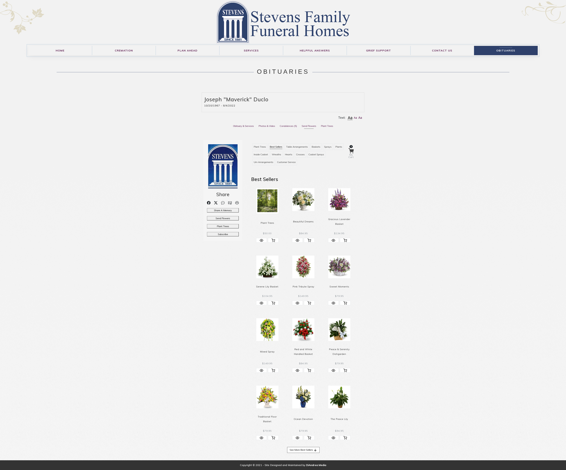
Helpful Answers (315, 50)
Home (60, 50)
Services (251, 50)
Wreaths (276, 154)
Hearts (288, 154)
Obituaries (505, 50)
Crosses (300, 154)
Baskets (316, 146)
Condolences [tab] (288, 125)
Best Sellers (276, 146)
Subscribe (223, 234)
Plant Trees (223, 226)
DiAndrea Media (316, 465)
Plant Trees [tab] (327, 125)
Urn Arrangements (263, 162)
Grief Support (378, 50)
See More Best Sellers (302, 449)
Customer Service (286, 162)
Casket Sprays (316, 154)
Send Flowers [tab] (309, 125)
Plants (338, 146)
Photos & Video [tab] (267, 125)
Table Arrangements (297, 146)
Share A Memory (223, 210)
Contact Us (442, 50)
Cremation (124, 50)
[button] (350, 117)
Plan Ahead (188, 50)
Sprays (327, 146)
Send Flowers (223, 218)
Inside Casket (261, 154)
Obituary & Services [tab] (243, 125)
